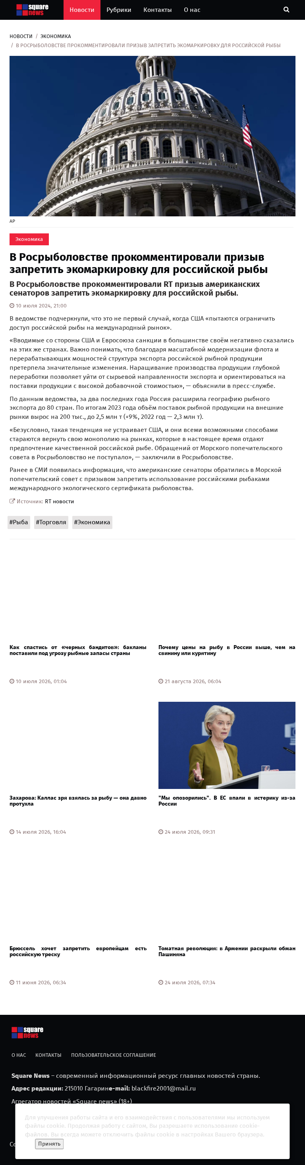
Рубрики (118, 9)
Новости (82, 9)
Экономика (56, 36)
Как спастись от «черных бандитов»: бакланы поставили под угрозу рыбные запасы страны (78, 650)
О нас (192, 9)
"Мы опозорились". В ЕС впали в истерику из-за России (226, 800)
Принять (49, 1143)
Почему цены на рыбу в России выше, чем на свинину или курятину (226, 650)
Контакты (157, 9)
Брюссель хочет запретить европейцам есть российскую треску (78, 951)
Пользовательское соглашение (113, 1055)
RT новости (59, 501)
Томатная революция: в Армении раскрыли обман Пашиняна (226, 951)
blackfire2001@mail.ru (163, 1088)
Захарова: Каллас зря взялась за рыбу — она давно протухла (78, 800)
